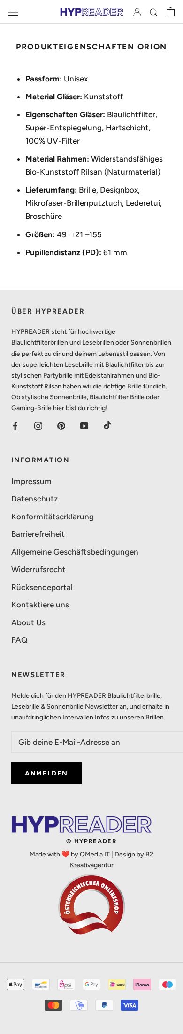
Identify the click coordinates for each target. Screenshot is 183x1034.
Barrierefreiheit (38, 534)
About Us (28, 622)
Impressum (31, 481)
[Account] (137, 12)
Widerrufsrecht (38, 569)
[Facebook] (15, 425)
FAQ (19, 640)
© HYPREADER (91, 841)
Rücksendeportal (42, 587)
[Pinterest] (61, 425)
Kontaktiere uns (40, 604)
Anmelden (46, 773)
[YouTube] (84, 425)
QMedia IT (95, 854)
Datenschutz (34, 498)
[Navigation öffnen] (13, 12)
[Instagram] (38, 425)
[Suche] (154, 12)
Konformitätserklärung (52, 516)
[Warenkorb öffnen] (171, 11)
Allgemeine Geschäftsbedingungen (74, 552)
